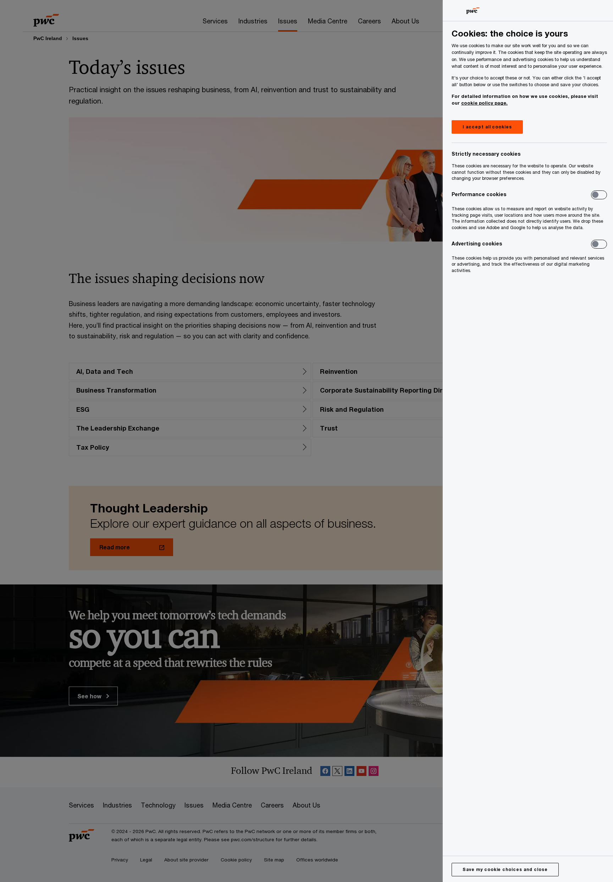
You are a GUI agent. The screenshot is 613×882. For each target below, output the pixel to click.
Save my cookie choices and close (505, 869)
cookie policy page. (484, 103)
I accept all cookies (487, 126)
